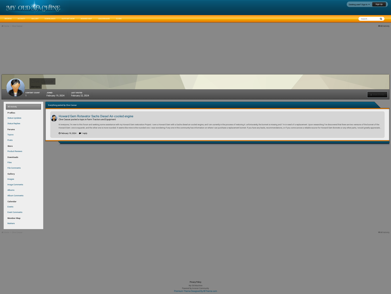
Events (10, 207)
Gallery (34, 19)
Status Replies (13, 123)
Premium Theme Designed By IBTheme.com (195, 291)
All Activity (12, 107)
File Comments (14, 168)
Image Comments (15, 184)
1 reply (84, 133)
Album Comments (15, 195)
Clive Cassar (64, 119)
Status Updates (14, 118)
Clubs (119, 19)
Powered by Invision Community (195, 288)
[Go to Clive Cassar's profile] (54, 118)
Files (9, 162)
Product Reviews (14, 151)
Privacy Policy (195, 282)
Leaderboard (104, 19)
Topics (10, 134)
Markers (11, 223)
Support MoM (68, 19)
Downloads (50, 19)
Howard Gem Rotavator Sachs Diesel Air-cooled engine (96, 116)
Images (10, 179)
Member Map (86, 19)
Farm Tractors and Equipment (101, 119)
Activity (21, 19)
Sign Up (379, 4)
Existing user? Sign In (358, 4)
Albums (10, 190)
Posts (10, 140)
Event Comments (14, 212)
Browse (8, 19)
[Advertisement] (57, 52)
